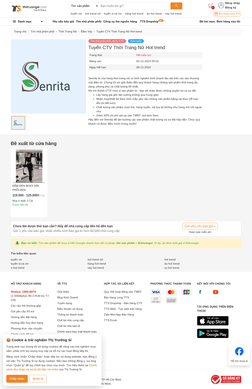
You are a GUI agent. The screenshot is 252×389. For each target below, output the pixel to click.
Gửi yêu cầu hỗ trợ (22, 311)
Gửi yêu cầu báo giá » (200, 226)
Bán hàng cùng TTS (229, 13)
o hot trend (17, 267)
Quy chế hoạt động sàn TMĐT (123, 291)
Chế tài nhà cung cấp (70, 320)
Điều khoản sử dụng (69, 308)
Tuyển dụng (64, 303)
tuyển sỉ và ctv (113, 13)
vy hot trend (171, 267)
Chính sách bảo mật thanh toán (77, 331)
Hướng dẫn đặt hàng (24, 317)
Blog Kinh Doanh (67, 297)
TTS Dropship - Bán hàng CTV (123, 303)
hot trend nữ (93, 13)
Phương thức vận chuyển (26, 328)
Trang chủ (20, 31)
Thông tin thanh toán (70, 314)
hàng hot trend (134, 13)
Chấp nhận (17, 378)
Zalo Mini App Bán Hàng (119, 314)
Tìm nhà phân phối (42, 31)
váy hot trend (173, 13)
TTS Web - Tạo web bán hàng (123, 308)
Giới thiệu (63, 291)
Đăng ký (230, 7)
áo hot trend (154, 13)
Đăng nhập (232, 3)
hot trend (170, 259)
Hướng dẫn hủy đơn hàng (27, 322)
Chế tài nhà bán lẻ (68, 325)
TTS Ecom (110, 320)
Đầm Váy (86, 31)
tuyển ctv (76, 13)
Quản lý (38, 378)
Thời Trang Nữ (67, 31)
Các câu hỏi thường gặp (26, 305)
